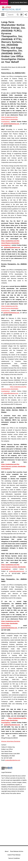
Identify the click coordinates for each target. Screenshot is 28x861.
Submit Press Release (14, 855)
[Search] (18, 14)
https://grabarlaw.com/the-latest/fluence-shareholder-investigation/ (9, 119)
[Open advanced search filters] (21, 14)
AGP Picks (4, 2)
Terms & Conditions (14, 858)
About (6, 851)
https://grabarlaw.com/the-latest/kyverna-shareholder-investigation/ (10, 308)
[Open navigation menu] (2, 14)
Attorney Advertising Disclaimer (10, 741)
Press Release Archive (16, 851)
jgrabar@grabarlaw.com (10, 393)
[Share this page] (26, 14)
